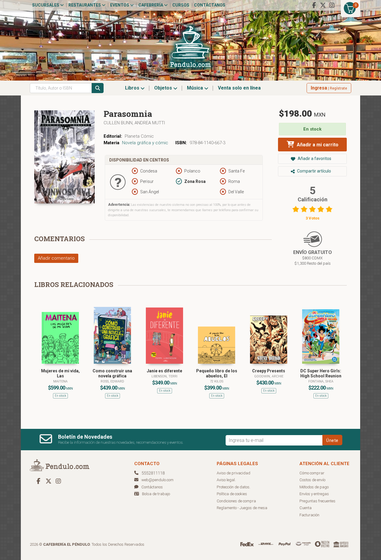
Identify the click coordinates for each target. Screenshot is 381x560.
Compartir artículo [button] (313, 171)
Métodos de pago (314, 487)
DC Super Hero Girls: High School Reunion (320, 373)
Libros (132, 88)
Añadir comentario (56, 258)
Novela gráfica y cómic (145, 142)
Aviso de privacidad (233, 473)
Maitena (60, 381)
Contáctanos (209, 5)
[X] (322, 5)
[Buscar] (98, 88)
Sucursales (46, 5)
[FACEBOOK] (314, 5)
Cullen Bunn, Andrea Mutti (134, 123)
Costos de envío (312, 480)
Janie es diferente (164, 370)
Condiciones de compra (236, 501)
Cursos (180, 5)
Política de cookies (232, 494)
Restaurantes (85, 5)
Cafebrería (151, 5)
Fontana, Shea (320, 381)
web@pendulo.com (157, 480)
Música (195, 88)
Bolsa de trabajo (156, 494)
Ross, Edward (112, 381)
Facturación (309, 515)
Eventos (120, 5)
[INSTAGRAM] (331, 5)
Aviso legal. (226, 480)
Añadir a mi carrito (317, 145)
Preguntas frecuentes (317, 501)
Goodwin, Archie (268, 376)
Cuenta (305, 508)
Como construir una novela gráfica (112, 373)
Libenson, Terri (164, 376)
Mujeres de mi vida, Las (60, 373)
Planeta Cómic (139, 136)
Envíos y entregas (314, 494)
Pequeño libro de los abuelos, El (216, 373)
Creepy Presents (268, 370)
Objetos (163, 88)
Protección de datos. (233, 487)
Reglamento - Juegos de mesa (242, 508)
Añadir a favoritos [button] (314, 158)
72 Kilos (216, 381)
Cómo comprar (311, 473)
